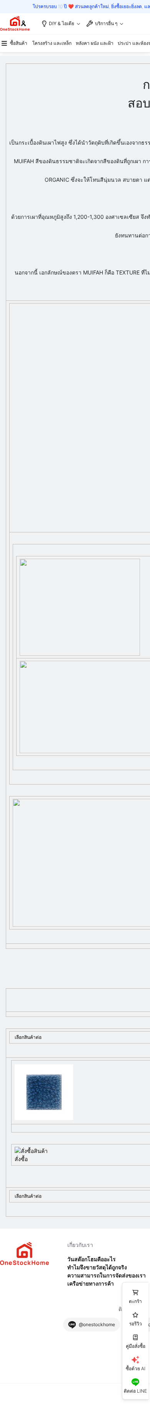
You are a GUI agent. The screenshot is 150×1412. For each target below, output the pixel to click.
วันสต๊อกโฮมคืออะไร (91, 1259)
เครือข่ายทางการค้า (90, 1283)
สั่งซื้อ (21, 1159)
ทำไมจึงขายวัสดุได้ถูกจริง (97, 1267)
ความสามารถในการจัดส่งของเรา (106, 1275)
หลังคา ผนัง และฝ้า (94, 43)
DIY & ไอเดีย (61, 23)
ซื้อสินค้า (18, 43)
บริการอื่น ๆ (106, 23)
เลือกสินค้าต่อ (28, 1037)
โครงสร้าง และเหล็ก (52, 43)
